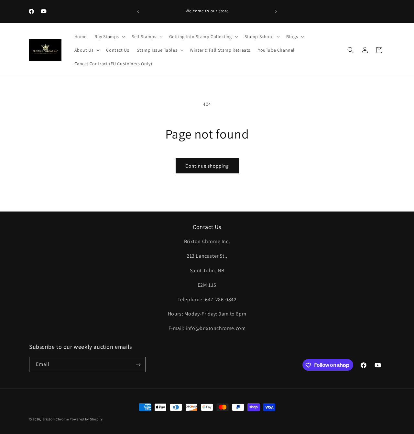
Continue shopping (207, 166)
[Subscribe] (138, 364)
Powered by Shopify (86, 419)
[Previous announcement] (138, 11)
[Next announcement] (276, 11)
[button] (109, 36)
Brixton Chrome (55, 419)
